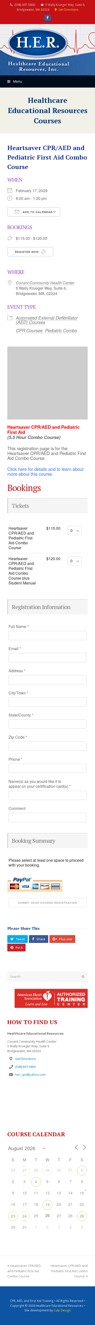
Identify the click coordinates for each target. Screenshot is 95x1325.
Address (17, 670)
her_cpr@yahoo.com (30, 1074)
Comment (17, 808)
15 (82, 1193)
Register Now (27, 252)
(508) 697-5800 (25, 1067)
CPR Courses (29, 330)
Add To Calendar (37, 212)
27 (24, 1170)
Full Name (19, 626)
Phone (15, 759)
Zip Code (18, 737)
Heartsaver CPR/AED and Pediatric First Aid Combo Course (24, 1270)
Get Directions (68, 10)
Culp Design (62, 1310)
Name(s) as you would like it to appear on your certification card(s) (40, 784)
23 (13, 1216)
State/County (21, 715)
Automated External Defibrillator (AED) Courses (47, 319)
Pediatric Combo (61, 330)
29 (47, 1170)
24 (24, 1216)
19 (47, 1204)
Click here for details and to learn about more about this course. (45, 471)
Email (15, 648)
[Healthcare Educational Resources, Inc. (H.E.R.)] (39, 50)
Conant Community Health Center (45, 283)
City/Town (18, 692)
